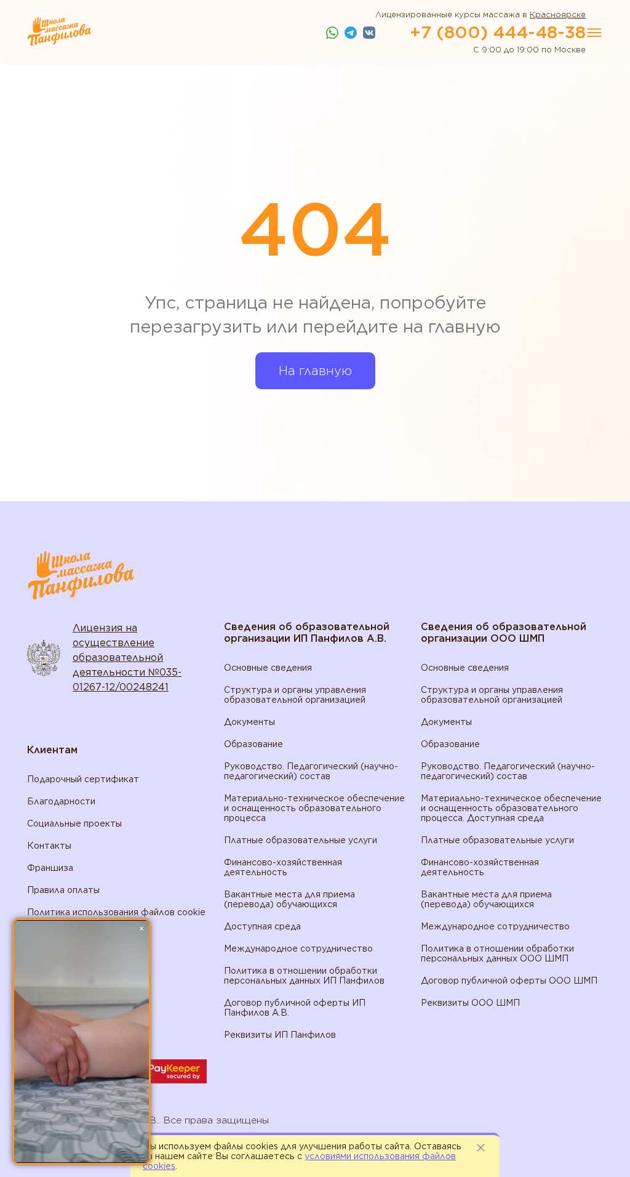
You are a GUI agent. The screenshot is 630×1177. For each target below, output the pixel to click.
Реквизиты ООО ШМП (470, 1003)
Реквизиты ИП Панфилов (280, 1035)
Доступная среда (262, 926)
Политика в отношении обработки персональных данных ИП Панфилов (304, 975)
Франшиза (50, 868)
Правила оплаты (63, 890)
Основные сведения (268, 668)
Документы (249, 722)
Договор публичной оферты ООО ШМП (509, 980)
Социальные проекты (74, 823)
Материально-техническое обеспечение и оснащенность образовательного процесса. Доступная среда (511, 808)
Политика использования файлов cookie (116, 912)
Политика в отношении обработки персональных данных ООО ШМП (497, 953)
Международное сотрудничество (298, 948)
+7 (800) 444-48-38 (498, 32)
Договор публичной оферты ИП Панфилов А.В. (294, 1007)
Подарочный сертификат (83, 779)
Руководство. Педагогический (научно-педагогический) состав (311, 771)
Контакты (49, 846)
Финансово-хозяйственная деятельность (283, 867)
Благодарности (61, 801)
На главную (315, 370)
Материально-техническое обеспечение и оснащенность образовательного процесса (314, 808)
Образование (253, 744)
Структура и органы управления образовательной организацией (295, 695)
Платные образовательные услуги (300, 840)
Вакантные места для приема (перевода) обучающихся (289, 899)
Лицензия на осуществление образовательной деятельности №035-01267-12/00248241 (127, 657)
